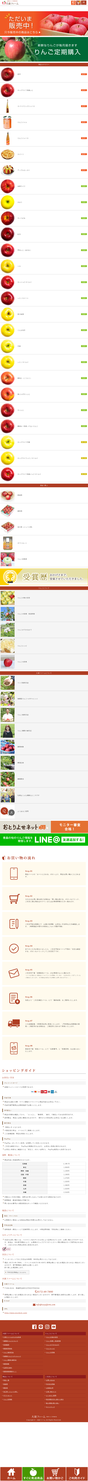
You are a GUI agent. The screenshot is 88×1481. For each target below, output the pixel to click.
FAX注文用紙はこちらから (16, 1272)
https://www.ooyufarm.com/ (16, 1313)
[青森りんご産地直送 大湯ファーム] (10, 4)
